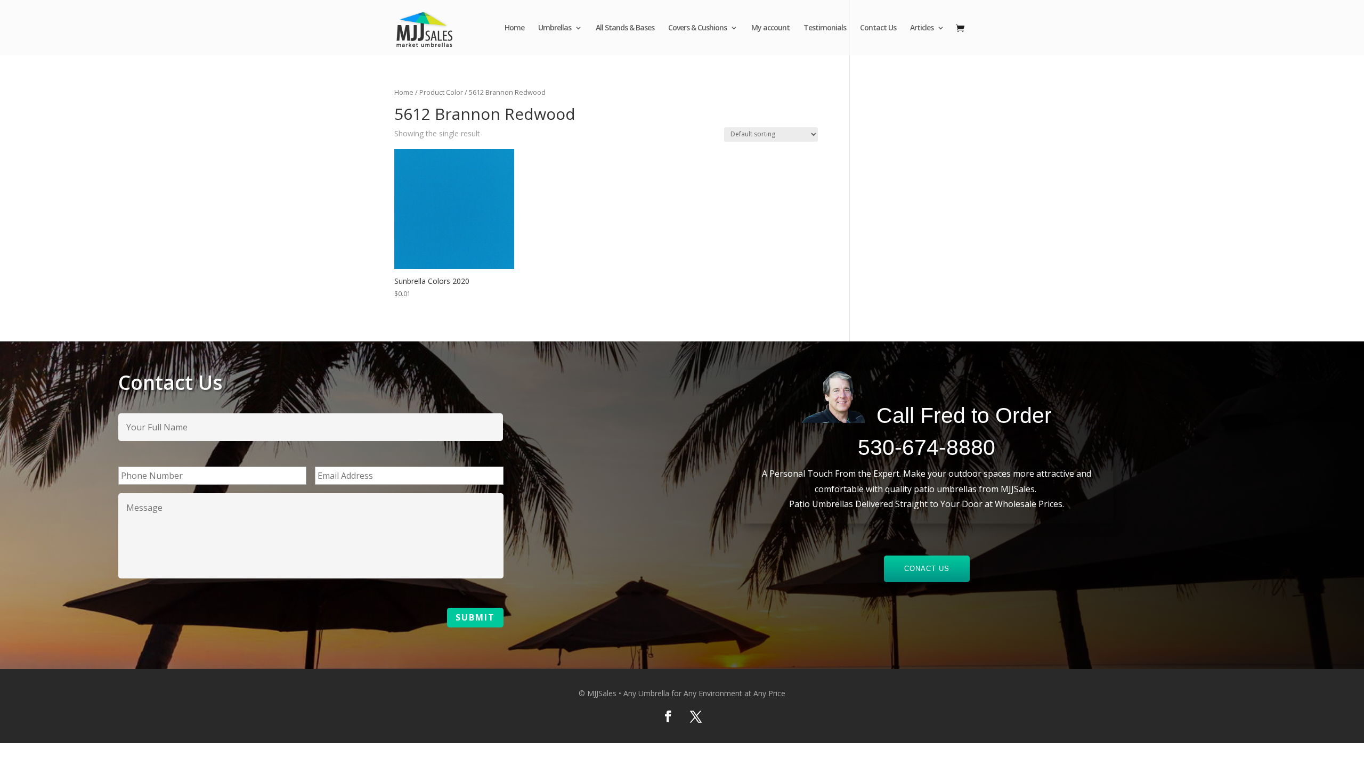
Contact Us (878, 28)
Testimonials (824, 28)
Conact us (926, 569)
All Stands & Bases (625, 28)
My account (770, 28)
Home (514, 28)
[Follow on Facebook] (668, 716)
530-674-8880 (926, 447)
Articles (921, 28)
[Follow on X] (696, 716)
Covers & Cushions (697, 28)
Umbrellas (554, 28)
